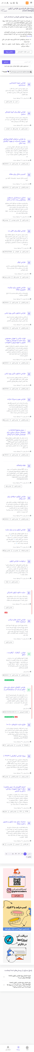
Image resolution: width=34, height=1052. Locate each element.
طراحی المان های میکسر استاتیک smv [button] (17, 621)
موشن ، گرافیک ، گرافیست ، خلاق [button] (16, 654)
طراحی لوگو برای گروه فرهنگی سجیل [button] (15, 113)
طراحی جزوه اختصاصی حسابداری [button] (17, 84)
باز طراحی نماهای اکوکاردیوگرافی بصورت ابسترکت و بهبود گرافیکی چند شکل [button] (14, 141)
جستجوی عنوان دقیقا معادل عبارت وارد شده (16, 66)
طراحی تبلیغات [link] (24, 550)
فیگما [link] (7, 582)
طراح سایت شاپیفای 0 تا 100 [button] (16, 725)
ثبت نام (4, 3)
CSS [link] (20, 811)
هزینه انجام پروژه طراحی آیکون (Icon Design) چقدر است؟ (20, 977)
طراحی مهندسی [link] (15, 220)
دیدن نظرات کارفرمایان (24, 52)
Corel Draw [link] (6, 328)
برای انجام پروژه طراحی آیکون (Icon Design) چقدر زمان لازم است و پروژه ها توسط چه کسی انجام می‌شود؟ (19, 985)
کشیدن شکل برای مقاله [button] (17, 174)
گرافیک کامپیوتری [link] (24, 712)
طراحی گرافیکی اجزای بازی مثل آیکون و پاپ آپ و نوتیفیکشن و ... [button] (14, 689)
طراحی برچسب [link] (6, 277)
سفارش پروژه (9, 52)
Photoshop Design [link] (7, 252)
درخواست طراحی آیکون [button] (18, 561)
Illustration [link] (6, 164)
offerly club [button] (21, 466)
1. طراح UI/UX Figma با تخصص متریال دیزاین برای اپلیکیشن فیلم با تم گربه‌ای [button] (16, 432)
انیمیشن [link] (17, 844)
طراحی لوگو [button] (22, 262)
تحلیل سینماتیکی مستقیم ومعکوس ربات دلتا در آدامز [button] (16, 199)
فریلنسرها (29, 36)
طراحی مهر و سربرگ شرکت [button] (16, 399)
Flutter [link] (7, 455)
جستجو (6, 62)
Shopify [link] (26, 745)
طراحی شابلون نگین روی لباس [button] (15, 313)
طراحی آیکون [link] (9, 102)
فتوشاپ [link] (8, 129)
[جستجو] (17, 3)
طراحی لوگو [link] (15, 129)
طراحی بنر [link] (15, 550)
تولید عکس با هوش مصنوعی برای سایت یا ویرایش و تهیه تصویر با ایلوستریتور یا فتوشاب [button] (15, 341)
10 (6, 854)
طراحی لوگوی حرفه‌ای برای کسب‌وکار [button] (16, 498)
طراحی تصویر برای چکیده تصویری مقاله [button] (17, 289)
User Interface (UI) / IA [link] (10, 712)
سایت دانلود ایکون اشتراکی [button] (16, 593)
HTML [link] (26, 811)
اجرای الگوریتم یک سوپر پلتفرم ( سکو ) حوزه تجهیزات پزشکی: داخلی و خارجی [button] (15, 789)
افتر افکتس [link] (25, 844)
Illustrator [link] (6, 675)
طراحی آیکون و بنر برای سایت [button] (15, 530)
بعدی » (29, 857)
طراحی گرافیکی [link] (24, 164)
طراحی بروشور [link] (6, 550)
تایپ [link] (16, 102)
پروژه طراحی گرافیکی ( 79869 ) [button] (14, 756)
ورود (11, 3)
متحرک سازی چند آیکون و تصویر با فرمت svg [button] (14, 823)
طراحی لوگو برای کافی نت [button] (17, 231)
